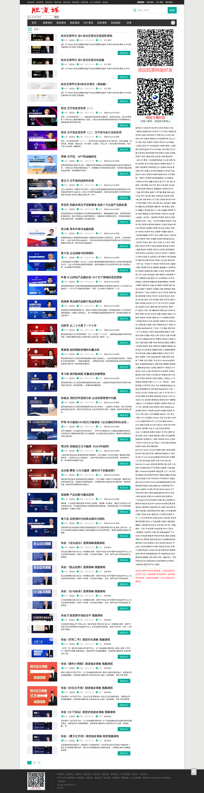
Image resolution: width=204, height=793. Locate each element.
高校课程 (102, 22)
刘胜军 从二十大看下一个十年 (79, 325)
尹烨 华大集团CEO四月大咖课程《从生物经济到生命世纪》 (96, 422)
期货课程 (150, 2)
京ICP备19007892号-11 (66, 785)
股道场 (72, 40)
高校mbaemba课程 (111, 113)
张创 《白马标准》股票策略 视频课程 (83, 591)
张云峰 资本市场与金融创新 (77, 229)
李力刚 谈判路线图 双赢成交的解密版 (83, 373)
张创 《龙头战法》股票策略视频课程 (83, 542)
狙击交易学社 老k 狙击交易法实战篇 (82, 59)
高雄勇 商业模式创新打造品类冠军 (81, 301)
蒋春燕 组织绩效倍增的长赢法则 (80, 349)
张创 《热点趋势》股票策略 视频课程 (83, 567)
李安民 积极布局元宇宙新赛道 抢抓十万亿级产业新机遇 (94, 204)
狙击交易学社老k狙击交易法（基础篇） (84, 84)
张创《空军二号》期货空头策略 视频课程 (85, 639)
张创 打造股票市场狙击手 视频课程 (82, 615)
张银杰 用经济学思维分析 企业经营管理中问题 (88, 398)
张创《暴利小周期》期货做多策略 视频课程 (87, 663)
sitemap (60, 788)
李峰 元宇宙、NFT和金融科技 (78, 156)
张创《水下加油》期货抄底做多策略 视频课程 (88, 712)
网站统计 (62, 781)
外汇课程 (159, 2)
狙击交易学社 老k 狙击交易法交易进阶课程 (86, 35)
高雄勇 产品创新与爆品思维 (77, 494)
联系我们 (144, 774)
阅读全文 (124, 53)
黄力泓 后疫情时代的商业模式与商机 (83, 518)
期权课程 (169, 2)
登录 (129, 22)
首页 (34, 22)
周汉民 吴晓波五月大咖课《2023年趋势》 (86, 446)
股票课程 (140, 2)
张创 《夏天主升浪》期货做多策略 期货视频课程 (90, 736)
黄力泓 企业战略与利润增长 (77, 253)
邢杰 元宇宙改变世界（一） (77, 108)
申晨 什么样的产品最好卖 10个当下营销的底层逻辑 (91, 277)
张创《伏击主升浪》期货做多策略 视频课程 (87, 687)
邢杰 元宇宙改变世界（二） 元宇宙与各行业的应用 (91, 132)
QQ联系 (173, 23)
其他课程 (115, 22)
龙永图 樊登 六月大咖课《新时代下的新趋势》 (88, 470)
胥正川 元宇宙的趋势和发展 (77, 180)
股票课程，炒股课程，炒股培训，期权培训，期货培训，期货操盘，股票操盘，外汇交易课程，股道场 (97, 774)
